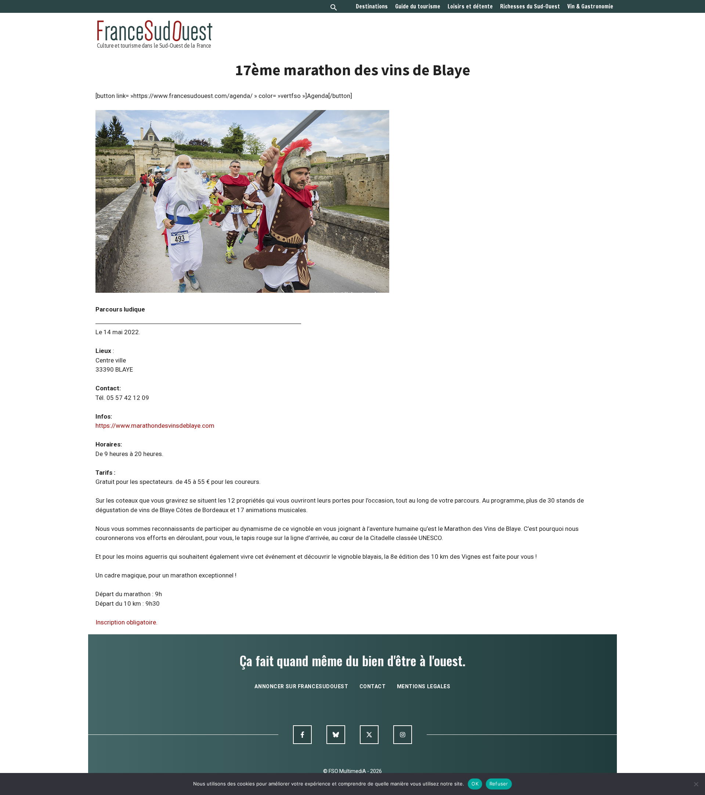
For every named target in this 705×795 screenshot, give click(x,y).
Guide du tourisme (417, 6)
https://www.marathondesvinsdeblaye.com (154, 425)
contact (372, 686)
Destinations (372, 6)
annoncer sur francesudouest (301, 686)
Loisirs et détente (470, 6)
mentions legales (424, 686)
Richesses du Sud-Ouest (530, 6)
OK (474, 784)
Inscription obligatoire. (126, 622)
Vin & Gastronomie (590, 6)
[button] (333, 8)
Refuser (498, 784)
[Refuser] (695, 784)
